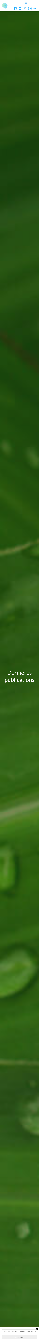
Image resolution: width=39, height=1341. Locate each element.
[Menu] (26, 3)
